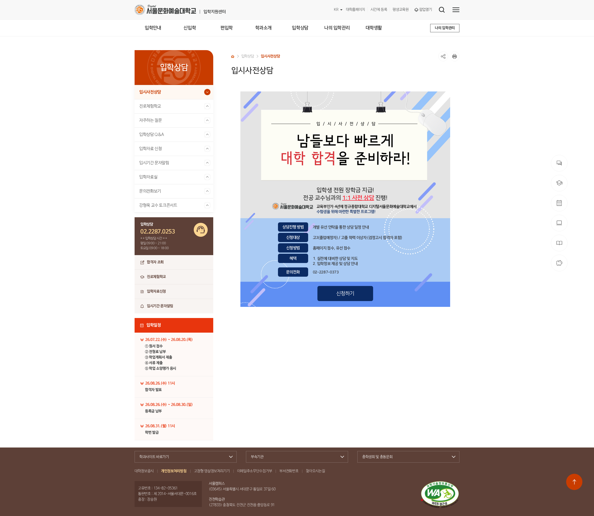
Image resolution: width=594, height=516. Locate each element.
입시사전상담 (150, 92)
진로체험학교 (150, 106)
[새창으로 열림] (454, 56)
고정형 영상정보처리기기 (212, 471)
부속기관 (257, 457)
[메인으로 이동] (180, 10)
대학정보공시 (144, 471)
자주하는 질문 (150, 120)
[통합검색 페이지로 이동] (442, 10)
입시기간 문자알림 (154, 163)
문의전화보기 (150, 191)
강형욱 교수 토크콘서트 (158, 205)
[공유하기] (443, 56)
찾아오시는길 (315, 471)
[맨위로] (574, 482)
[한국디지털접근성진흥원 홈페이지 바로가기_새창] (439, 495)
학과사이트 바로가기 (154, 457)
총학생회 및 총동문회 (377, 457)
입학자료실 (148, 177)
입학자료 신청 (150, 148)
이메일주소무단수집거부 (254, 471)
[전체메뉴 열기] (455, 9)
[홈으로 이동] (232, 56)
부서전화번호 (288, 471)
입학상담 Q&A (151, 134)
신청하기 (345, 293)
